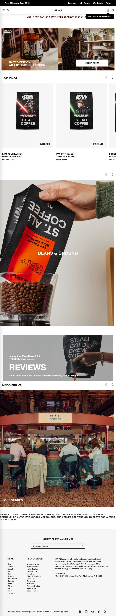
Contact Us (32, 571)
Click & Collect (34, 576)
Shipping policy (61, 612)
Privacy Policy (33, 586)
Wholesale (98, 3)
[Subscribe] (81, 546)
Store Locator (11, 592)
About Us (10, 570)
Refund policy (14, 612)
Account (72, 3)
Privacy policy (28, 612)
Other (108, 3)
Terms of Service (31, 582)
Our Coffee (11, 575)
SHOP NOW (92, 63)
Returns (30, 574)
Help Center (84, 3)
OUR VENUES (13, 500)
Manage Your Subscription (33, 565)
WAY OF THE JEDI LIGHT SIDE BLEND (65, 155)
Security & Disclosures (32, 589)
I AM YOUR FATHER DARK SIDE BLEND (12, 155)
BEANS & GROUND (58, 253)
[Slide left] (106, 77)
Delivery (30, 579)
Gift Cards (10, 565)
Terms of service (44, 612)
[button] (8, 10)
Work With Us (10, 585)
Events (11, 581)
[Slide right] (112, 77)
